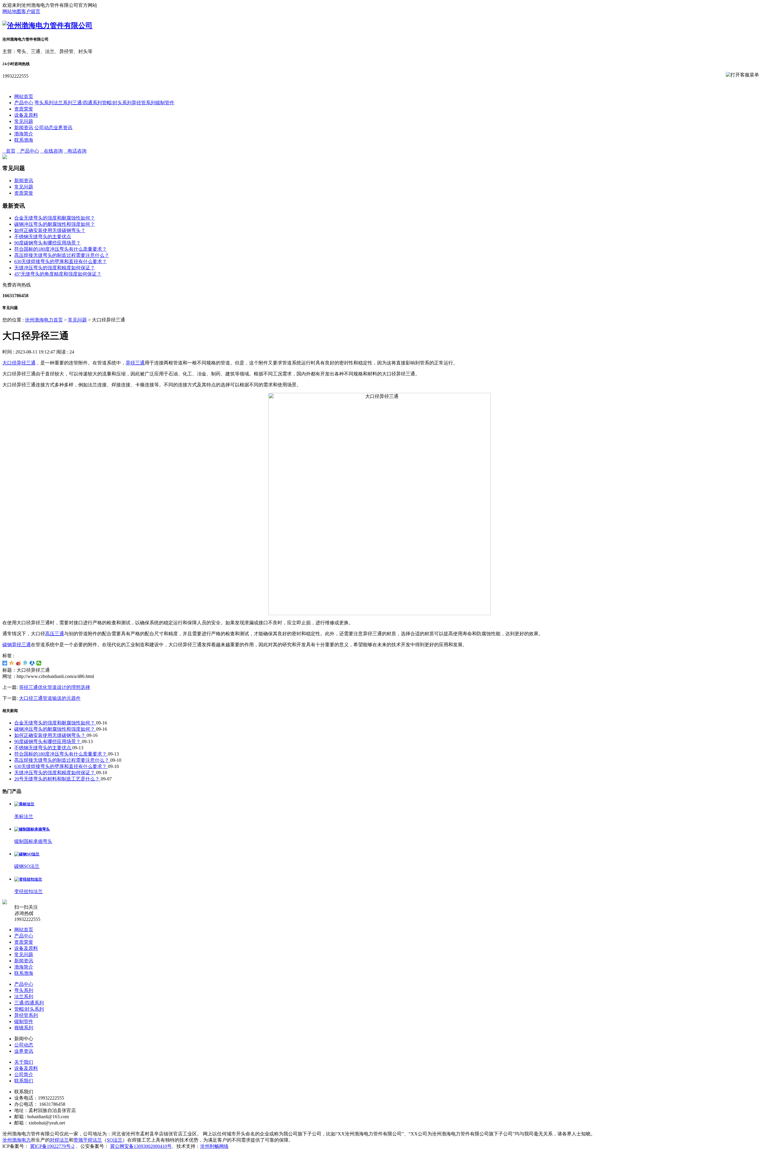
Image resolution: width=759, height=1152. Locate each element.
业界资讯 (62, 127)
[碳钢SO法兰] (26, 854)
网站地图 (11, 11)
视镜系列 (23, 1027)
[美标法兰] (24, 804)
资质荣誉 (23, 108)
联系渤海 (23, 140)
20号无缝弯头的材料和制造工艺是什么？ (57, 778)
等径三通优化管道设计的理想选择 (54, 687)
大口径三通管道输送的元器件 (50, 698)
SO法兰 (114, 1140)
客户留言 (30, 11)
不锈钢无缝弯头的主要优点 (42, 236)
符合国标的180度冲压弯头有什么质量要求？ (60, 249)
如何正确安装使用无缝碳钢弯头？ (49, 230)
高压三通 (54, 633)
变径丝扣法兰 (28, 891)
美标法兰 (23, 816)
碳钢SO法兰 (26, 866)
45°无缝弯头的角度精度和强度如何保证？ (57, 273)
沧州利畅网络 (214, 1146)
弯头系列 (43, 102)
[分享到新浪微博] (18, 663)
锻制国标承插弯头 (33, 841)
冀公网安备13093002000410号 (141, 1146)
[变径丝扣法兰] (28, 879)
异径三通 (135, 362)
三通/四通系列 (87, 102)
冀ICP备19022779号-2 (52, 1146)
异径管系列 (143, 102)
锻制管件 (164, 102)
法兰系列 (62, 102)
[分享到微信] (39, 663)
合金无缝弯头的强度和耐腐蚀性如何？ (54, 217)
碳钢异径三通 (16, 644)
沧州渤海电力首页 (44, 319)
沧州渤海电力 (16, 1140)
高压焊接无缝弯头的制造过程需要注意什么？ (61, 255)
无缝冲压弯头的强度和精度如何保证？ (54, 267)
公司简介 (23, 1074)
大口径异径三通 (19, 362)
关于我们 (23, 1062)
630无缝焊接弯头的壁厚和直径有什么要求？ (60, 261)
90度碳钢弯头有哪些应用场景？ (47, 242)
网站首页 (23, 96)
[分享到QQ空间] (11, 663)
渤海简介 (23, 133)
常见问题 (23, 121)
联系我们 (23, 1080)
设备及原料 (26, 115)
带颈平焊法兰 (88, 1140)
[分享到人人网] (32, 663)
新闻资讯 (23, 127)
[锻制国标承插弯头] (32, 829)
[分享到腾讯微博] (25, 663)
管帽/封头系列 (117, 102)
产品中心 (23, 102)
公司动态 (43, 127)
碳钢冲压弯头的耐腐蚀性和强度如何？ (54, 224)
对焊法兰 (59, 1140)
